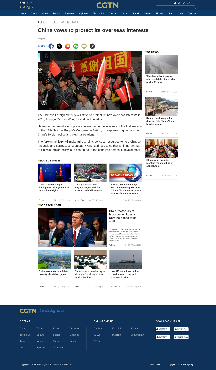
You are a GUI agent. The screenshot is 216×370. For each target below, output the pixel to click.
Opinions (83, 13)
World (45, 13)
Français (135, 328)
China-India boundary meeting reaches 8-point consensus (159, 163)
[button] (43, 102)
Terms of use (155, 364)
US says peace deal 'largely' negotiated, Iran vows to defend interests (88, 187)
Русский (116, 335)
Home (23, 13)
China (34, 13)
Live (181, 13)
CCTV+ (98, 341)
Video (170, 13)
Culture (112, 13)
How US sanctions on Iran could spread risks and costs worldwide (124, 274)
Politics (56, 13)
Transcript (58, 347)
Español (116, 328)
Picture (159, 13)
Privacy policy (187, 364)
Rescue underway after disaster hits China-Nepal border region (160, 121)
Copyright (171, 364)
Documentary (137, 335)
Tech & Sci (98, 13)
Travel (136, 13)
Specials (192, 13)
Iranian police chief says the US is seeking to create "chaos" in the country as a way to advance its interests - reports (125, 189)
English (98, 328)
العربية (97, 335)
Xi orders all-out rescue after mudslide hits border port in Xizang (160, 79)
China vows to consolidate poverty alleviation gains (53, 272)
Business (69, 13)
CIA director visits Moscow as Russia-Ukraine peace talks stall (123, 216)
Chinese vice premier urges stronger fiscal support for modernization (90, 274)
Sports (124, 13)
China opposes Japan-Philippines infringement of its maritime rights (54, 187)
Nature (147, 13)
